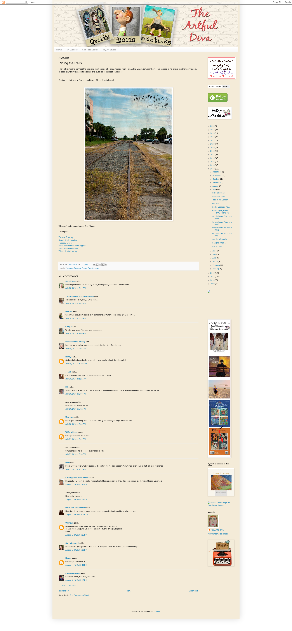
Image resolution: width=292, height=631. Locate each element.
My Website (72, 49)
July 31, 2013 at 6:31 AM (75, 439)
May (214, 254)
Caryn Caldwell (71, 543)
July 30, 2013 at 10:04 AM (76, 364)
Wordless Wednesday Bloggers (72, 246)
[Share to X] (100, 264)
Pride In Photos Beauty (75, 342)
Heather (68, 311)
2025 (212, 126)
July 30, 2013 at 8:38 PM (75, 424)
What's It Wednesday (68, 251)
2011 (212, 277)
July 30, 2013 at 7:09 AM (75, 303)
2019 (212, 148)
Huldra (68, 558)
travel (97, 268)
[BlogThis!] (97, 264)
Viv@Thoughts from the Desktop (79, 296)
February (216, 265)
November (217, 175)
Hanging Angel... (219, 243)
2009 (212, 284)
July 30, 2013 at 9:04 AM (75, 349)
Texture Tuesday (66, 237)
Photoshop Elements (73, 268)
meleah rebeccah (72, 573)
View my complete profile (218, 534)
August (215, 186)
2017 (212, 154)
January (216, 269)
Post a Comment (69, 585)
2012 (212, 273)
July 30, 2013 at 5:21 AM (75, 288)
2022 (212, 137)
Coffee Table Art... (219, 196)
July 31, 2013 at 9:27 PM (75, 469)
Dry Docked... (217, 246)
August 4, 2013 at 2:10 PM (76, 580)
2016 (212, 158)
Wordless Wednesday (68, 248)
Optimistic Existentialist (75, 508)
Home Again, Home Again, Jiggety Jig (220, 212)
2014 (212, 165)
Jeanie (68, 372)
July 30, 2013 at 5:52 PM (75, 409)
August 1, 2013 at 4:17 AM (76, 500)
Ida (66, 387)
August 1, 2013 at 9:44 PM (76, 565)
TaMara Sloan (71, 432)
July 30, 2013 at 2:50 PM (75, 394)
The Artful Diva (217, 530)
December (217, 172)
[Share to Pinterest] (105, 264)
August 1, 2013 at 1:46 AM (76, 484)
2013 (212, 169)
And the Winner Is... (220, 239)
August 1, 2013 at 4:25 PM (76, 535)
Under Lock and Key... (221, 207)
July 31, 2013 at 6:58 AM (75, 454)
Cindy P (68, 327)
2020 (212, 144)
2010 (212, 280)
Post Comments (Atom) (79, 595)
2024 (212, 130)
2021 (212, 140)
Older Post (193, 591)
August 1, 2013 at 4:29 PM (76, 550)
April (214, 258)
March (215, 261)
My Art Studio (109, 49)
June (214, 251)
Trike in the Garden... (220, 200)
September (217, 182)
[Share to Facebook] (102, 264)
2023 (212, 133)
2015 (212, 162)
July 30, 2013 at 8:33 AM (75, 318)
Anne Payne (70, 281)
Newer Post (64, 591)
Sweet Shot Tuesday (68, 240)
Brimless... (216, 203)
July (214, 190)
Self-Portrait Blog (90, 49)
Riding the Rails (218, 193)
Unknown (69, 417)
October (215, 179)
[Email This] (94, 264)
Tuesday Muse (65, 243)
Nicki (67, 462)
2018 (212, 151)
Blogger (157, 611)
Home (59, 49)
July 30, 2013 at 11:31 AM (76, 379)
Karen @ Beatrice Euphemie (77, 478)
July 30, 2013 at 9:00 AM (75, 333)
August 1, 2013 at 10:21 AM (76, 515)
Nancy (68, 357)
